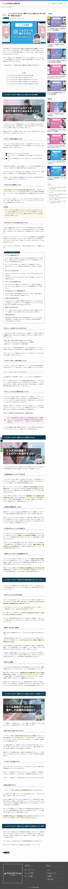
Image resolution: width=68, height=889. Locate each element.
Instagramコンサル (51, 873)
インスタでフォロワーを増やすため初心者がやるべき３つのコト (23, 79)
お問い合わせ (50, 879)
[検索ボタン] (64, 3)
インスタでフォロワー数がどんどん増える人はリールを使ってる (23, 81)
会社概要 (49, 876)
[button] (2, 438)
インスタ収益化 (30, 873)
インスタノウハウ (30, 870)
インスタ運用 (6, 18)
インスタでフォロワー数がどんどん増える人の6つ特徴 (21, 75)
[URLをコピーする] (2, 451)
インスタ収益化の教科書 (11, 3)
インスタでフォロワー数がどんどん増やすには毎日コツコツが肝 (23, 83)
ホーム (48, 870)
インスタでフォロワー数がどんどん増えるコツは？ (20, 77)
